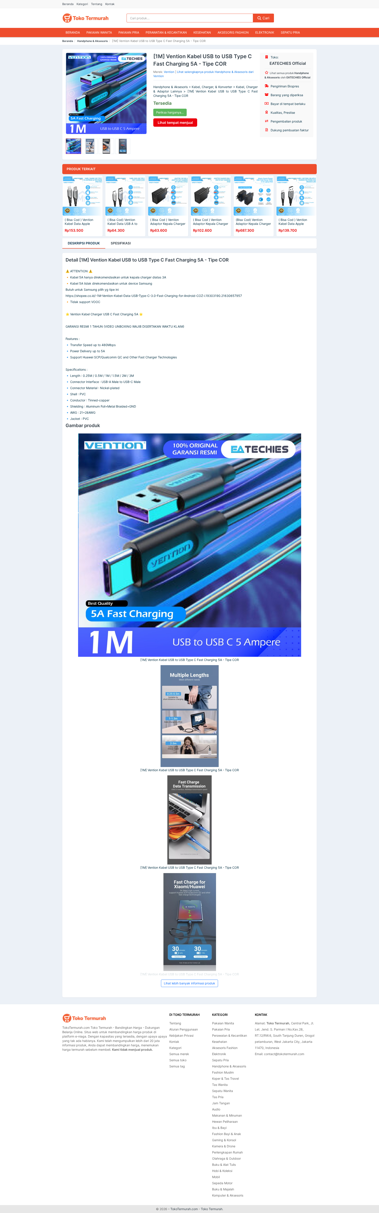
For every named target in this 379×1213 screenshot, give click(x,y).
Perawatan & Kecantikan (166, 32)
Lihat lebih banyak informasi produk (189, 983)
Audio (216, 1109)
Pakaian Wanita (99, 32)
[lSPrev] (71, 93)
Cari (265, 18)
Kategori (82, 4)
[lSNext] (140, 93)
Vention (169, 72)
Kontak (109, 4)
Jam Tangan (221, 1103)
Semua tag (177, 1066)
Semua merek (179, 1054)
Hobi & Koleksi (222, 1171)
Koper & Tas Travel (225, 1078)
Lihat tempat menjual (175, 122)
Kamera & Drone (223, 1146)
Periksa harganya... (170, 112)
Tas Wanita (220, 1085)
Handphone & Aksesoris (92, 41)
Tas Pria (217, 1097)
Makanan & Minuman (227, 1115)
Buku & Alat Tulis (224, 1164)
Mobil (216, 1177)
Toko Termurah (211, 1209)
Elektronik (264, 32)
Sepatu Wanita (222, 1091)
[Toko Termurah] (84, 1018)
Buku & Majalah (223, 1189)
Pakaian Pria (128, 32)
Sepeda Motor (222, 1183)
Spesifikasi (121, 243)
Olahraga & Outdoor (226, 1158)
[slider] (73, 146)
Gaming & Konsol (224, 1140)
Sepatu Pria (290, 32)
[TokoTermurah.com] (85, 18)
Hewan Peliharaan (225, 1121)
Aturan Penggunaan (183, 1029)
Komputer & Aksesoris (227, 1195)
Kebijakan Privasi (181, 1035)
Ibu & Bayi (219, 1128)
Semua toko (177, 1060)
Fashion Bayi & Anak (226, 1134)
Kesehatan (202, 32)
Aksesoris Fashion (233, 32)
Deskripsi (84, 243)
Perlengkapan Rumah (227, 1152)
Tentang (96, 4)
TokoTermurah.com (184, 1209)
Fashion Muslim (223, 1072)
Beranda (67, 4)
